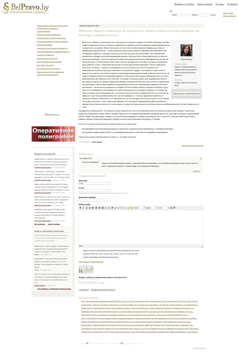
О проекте (232, 4)
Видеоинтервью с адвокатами (48, 35)
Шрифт (148, 208)
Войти (213, 15)
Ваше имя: (84, 181)
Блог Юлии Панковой (45, 65)
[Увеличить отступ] (112, 207)
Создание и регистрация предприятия (52, 48)
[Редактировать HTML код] (124, 207)
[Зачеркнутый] (89, 207)
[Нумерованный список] (109, 207)
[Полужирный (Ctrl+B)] (80, 207)
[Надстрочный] (118, 207)
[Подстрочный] (121, 207)
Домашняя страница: (87, 197)
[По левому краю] (93, 207)
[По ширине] (102, 207)
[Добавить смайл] (131, 207)
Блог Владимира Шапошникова (49, 62)
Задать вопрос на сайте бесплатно (186, 93)
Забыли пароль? (229, 16)
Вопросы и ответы (184, 4)
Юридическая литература (47, 59)
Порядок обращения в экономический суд (53, 52)
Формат (136, 208)
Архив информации (44, 45)
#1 (201, 158)
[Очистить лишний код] (115, 207)
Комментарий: (85, 204)
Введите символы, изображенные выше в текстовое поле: (103, 277)
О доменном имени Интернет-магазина (52, 42)
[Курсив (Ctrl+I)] (83, 207)
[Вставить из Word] (170, 207)
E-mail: (82, 188)
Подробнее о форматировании (91, 262)
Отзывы (219, 4)
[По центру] (96, 207)
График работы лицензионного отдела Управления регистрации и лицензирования (52, 28)
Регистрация (228, 13)
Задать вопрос (205, 4)
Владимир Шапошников (42, 167)
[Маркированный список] (105, 207)
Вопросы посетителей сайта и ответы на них (104, 343)
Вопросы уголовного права (192, 146)
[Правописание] (174, 207)
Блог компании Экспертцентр (48, 69)
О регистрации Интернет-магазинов (51, 38)
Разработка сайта (199, 348)
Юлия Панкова (39, 285)
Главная (83, 343)
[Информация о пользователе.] (186, 56)
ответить (196, 171)
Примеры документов (45, 55)
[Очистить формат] (128, 207)
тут (118, 137)
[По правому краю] (99, 207)
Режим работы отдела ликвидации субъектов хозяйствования (50, 73)
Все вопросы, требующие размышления (54, 289)
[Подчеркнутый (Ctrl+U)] (86, 207)
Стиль (160, 208)
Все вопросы (39, 224)
